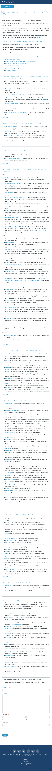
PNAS (6, 542)
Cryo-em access (12, 204)
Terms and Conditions (12, 731)
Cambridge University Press (11, 527)
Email (5, 722)
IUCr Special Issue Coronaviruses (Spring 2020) (15, 611)
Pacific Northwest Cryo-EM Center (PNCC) (14, 183)
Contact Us (40, 754)
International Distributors (30, 754)
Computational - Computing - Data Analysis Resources (16, 63)
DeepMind (7, 367)
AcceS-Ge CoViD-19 (9, 585)
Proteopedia (8, 425)
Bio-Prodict (7, 364)
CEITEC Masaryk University (11, 307)
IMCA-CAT (7, 210)
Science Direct (8, 546)
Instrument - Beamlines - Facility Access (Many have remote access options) (21, 61)
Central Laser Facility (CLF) (11, 242)
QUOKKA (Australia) (9, 339)
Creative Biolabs (8, 403)
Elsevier (7, 535)
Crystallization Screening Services (12, 59)
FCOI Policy (30, 755)
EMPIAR (7, 558)
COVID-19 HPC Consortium (11, 378)
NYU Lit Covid (8, 522)
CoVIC (6, 97)
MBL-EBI (7, 459)
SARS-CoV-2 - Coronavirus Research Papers (14, 67)
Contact (44, 99)
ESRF (6, 284)
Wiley (6, 549)
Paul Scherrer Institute (10, 455)
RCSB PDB (7, 437)
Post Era (7, 81)
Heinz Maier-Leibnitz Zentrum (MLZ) (13, 264)
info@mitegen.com (26, 764)
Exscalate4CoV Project (10, 621)
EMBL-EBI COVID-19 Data (11, 463)
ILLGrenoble (8, 278)
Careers (21, 754)
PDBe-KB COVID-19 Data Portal (12, 465)
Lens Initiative (8, 448)
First (3, 719)
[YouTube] (33, 751)
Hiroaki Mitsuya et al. (9, 670)
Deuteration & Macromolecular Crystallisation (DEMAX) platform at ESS (21, 313)
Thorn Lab (28, 408)
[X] (19, 751)
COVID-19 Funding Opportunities (12, 135)
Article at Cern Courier (10, 626)
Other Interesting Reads (10, 70)
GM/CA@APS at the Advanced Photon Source (15, 197)
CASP (6, 360)
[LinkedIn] (28, 751)
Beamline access (21, 204)
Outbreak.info (8, 414)
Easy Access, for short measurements (32, 280)
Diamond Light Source (10, 432)
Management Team (14, 754)
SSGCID (7, 475)
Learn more (38, 37)
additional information (17, 624)
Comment (4, 693)
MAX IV (7, 249)
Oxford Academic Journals (10, 540)
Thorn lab (7, 406)
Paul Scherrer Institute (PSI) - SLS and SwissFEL (15, 246)
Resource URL (7, 687)
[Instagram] (37, 751)
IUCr (6, 606)
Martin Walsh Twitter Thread (11, 617)
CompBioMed (8, 387)
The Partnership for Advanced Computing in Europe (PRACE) (18, 373)
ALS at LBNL (8, 206)
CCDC (6, 441)
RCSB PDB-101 (8, 439)
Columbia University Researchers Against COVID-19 (16, 94)
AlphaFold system (9, 369)
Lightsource (7, 435)
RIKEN (6, 630)
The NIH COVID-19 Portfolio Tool (12, 517)
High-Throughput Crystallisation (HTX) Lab (14, 158)
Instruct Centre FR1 (9, 289)
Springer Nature (8, 556)
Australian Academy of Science (11, 103)
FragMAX (7, 304)
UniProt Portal (8, 472)
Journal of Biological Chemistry (12, 538)
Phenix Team (8, 356)
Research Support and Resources (12, 65)
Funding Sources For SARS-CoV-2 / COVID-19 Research (17, 57)
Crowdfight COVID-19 (10, 85)
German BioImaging (9, 318)
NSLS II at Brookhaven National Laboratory (14, 226)
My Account (47, 754)
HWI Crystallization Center (11, 152)
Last (27, 719)
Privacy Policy (23, 755)
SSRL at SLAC (8, 203)
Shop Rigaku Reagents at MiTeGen (8, 6)
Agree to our (9, 731)
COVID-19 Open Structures (11, 106)
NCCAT (6, 177)
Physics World (8, 628)
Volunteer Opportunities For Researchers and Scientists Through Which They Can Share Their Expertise (27, 56)
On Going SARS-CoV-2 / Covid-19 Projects (14, 68)
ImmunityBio (8, 633)
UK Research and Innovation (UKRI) (12, 126)
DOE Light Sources (9, 192)
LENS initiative (8, 300)
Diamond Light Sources (10, 238)
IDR (6, 562)
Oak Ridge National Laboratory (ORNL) (13, 217)
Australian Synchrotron (10, 335)
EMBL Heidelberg (9, 255)
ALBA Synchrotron (9, 271)
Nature (6, 553)
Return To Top (5, 117)
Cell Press (7, 533)
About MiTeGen (5, 754)
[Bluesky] (23, 751)
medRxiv (7, 555)
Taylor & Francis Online (10, 547)
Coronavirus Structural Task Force (12, 410)
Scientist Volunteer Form (10, 88)
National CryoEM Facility (10, 186)
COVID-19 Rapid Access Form (40, 230)
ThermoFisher (8, 602)
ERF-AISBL (7, 446)
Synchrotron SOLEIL (9, 275)
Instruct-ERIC (8, 445)
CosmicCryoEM (8, 353)
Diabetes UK (8, 131)
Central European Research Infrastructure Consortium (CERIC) (18, 295)
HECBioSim (7, 383)
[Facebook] (14, 751)
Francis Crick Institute (10, 610)
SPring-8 (7, 327)
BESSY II (7, 262)
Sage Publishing (8, 544)
